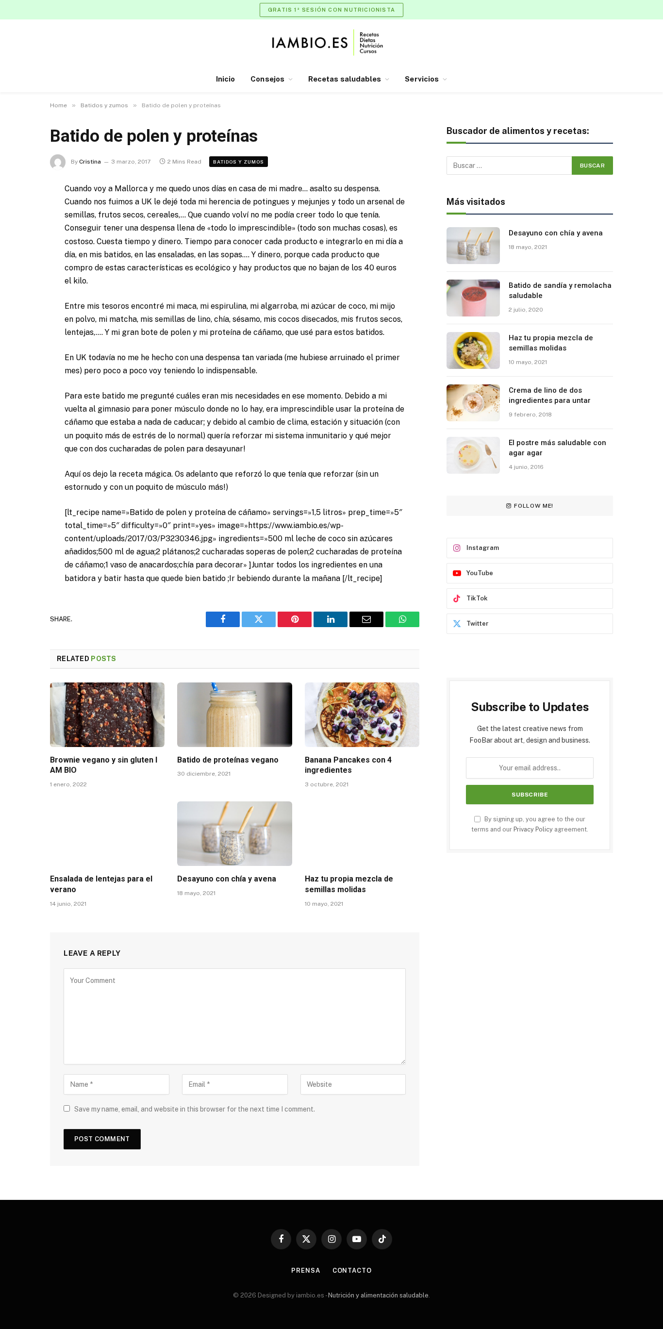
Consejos (267, 79)
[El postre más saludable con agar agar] (473, 455)
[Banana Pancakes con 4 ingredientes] (362, 714)
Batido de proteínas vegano (228, 759)
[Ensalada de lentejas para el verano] (107, 833)
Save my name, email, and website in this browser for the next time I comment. (194, 1109)
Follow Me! (533, 505)
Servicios (422, 79)
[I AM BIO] (332, 42)
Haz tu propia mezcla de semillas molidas (349, 884)
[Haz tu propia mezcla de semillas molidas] (362, 833)
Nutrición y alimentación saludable (378, 1295)
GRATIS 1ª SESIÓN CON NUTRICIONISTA (331, 10)
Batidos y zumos (238, 162)
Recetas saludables (344, 79)
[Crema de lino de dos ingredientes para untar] (473, 402)
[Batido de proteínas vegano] (234, 714)
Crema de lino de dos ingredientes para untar (550, 395)
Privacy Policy (533, 829)
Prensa (305, 1270)
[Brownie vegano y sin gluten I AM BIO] (107, 714)
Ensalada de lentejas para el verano (101, 884)
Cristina (90, 161)
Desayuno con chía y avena (226, 878)
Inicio (225, 79)
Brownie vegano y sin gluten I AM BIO (103, 765)
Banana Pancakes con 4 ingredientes (348, 765)
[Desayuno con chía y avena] (234, 833)
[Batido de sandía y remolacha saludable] (473, 298)
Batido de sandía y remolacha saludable (560, 290)
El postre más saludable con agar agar (557, 447)
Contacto (352, 1270)
